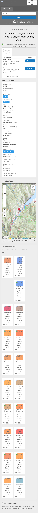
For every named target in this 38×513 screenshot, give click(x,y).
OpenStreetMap (25, 238)
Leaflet (12, 238)
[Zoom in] (4, 186)
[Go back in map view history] (4, 215)
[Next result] (27, 29)
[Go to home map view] (4, 210)
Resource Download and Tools (6, 52)
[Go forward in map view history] (4, 212)
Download (30, 61)
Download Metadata (11, 76)
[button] (19, 209)
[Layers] (33, 187)
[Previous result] (12, 29)
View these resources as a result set (15, 250)
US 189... (6, 276)
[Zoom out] (4, 205)
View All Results (19, 29)
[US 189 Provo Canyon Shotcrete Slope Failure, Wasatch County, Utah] (19, 45)
